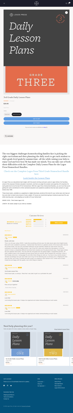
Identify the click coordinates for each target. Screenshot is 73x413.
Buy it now (36, 123)
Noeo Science (58, 385)
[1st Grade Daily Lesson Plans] (20, 344)
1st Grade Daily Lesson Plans (15, 359)
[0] (68, 3)
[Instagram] (8, 385)
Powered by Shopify (26, 406)
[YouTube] (12, 385)
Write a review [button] (59, 222)
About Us (40, 383)
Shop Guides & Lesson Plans (61, 329)
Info (39, 378)
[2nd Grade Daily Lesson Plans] (53, 344)
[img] (8, 235)
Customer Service (9, 392)
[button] (29, 219)
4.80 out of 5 (18, 222)
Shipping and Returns (9, 394)
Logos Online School (60, 387)
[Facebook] (5, 385)
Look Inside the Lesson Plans (36, 178)
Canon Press (58, 381)
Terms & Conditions (8, 397)
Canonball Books (59, 383)
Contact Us (6, 399)
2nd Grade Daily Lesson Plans (48, 359)
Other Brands (58, 378)
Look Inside (10, 136)
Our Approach (41, 386)
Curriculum (40, 381)
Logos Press (8, 360)
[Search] (66, 3)
